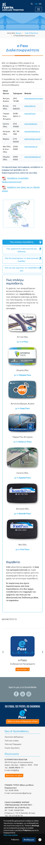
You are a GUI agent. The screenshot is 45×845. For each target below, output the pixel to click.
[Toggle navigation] (38, 9)
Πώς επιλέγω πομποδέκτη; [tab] (21, 242)
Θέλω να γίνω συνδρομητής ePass (23, 721)
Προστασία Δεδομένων (14, 737)
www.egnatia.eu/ (30, 124)
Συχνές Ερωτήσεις (12, 748)
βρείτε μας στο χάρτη (14, 775)
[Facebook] (16, 694)
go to (22, 342)
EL (37, 4)
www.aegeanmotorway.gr (34, 98)
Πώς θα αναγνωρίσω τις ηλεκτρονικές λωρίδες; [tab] (22, 259)
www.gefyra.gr (30, 114)
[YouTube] (22, 694)
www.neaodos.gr (30, 147)
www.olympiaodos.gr (32, 157)
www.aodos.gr (30, 106)
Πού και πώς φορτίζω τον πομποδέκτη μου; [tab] (22, 269)
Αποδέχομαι (29, 840)
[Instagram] (28, 694)
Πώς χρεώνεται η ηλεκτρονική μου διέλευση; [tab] (21, 250)
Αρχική (18, 33)
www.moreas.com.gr (32, 139)
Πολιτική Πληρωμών (13, 744)
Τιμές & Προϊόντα (31, 33)
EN (40, 4)
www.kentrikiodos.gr (32, 131)
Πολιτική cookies (12, 741)
